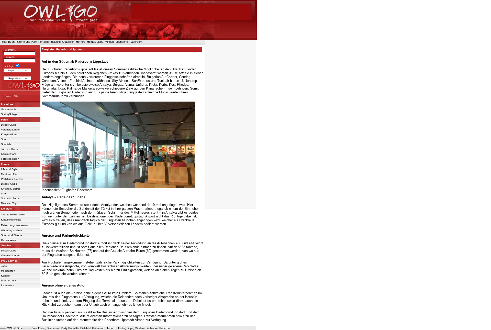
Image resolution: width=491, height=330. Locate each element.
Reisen (5, 225)
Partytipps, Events (12, 179)
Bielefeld (21, 215)
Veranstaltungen (10, 129)
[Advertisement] (191, 11)
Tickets (5, 214)
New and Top (9, 203)
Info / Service (9, 260)
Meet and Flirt (9, 174)
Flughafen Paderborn (19, 225)
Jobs (4, 266)
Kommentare (8, 153)
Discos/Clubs (8, 124)
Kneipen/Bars (9, 134)
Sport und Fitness (11, 235)
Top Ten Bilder (9, 149)
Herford (13, 215)
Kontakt (5, 275)
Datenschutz (8, 280)
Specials (6, 144)
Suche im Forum (10, 198)
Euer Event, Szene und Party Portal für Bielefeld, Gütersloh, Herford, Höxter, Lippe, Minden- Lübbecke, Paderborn (71, 41)
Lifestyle (6, 208)
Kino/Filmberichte (11, 219)
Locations (7, 104)
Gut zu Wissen (9, 240)
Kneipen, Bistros (10, 188)
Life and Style (9, 169)
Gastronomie (8, 109)
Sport (4, 139)
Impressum (7, 285)
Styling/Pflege (9, 114)
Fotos (4, 119)
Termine (6, 245)
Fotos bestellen (10, 158)
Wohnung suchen (11, 230)
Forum (5, 164)
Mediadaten (8, 270)
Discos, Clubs (9, 183)
